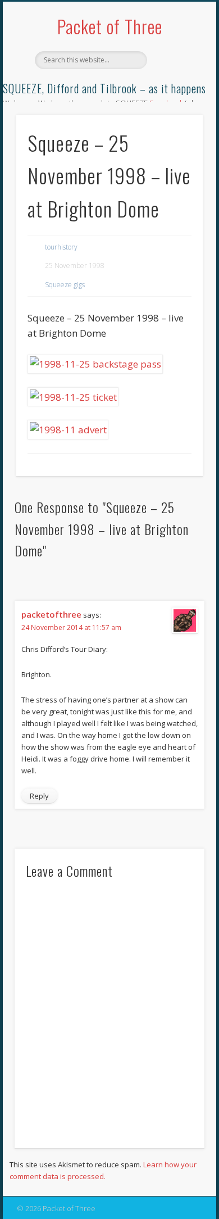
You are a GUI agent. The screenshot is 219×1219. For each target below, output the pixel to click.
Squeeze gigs (65, 284)
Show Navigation (175, 101)
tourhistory (61, 247)
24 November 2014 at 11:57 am (71, 627)
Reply (39, 796)
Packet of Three (109, 26)
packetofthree (51, 614)
